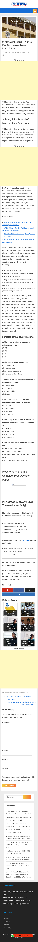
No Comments (9, 55)
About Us (5, 918)
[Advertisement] (19, 80)
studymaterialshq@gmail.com (19, 904)
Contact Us (6, 921)
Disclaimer (6, 924)
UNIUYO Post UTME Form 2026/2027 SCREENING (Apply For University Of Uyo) (17, 866)
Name (5, 751)
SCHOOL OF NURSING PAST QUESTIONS (17, 692)
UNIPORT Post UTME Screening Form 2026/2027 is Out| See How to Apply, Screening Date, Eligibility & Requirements (18, 874)
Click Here (26, 540)
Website (5, 768)
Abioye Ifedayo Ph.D (23, 52)
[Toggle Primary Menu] (35, 11)
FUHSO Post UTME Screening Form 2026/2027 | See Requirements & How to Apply (18, 845)
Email (5, 759)
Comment (6, 723)
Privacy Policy (7, 928)
